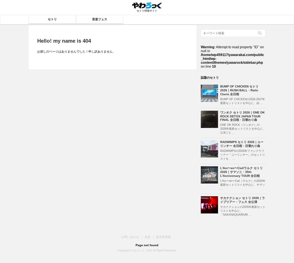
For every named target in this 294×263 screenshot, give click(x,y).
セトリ (52, 19)
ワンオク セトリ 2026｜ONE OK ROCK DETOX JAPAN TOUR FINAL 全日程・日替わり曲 (242, 116)
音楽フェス (99, 19)
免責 (147, 237)
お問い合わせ (130, 237)
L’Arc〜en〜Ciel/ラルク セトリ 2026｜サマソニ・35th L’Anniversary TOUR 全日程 (241, 171)
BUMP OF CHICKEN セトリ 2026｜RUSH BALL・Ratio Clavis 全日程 (239, 90)
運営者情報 (163, 237)
